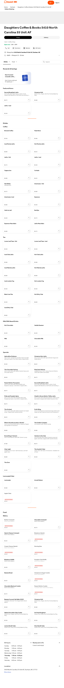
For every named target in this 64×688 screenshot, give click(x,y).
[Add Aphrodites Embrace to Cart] (29, 363)
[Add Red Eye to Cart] (59, 217)
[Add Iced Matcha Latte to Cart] (29, 275)
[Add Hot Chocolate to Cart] (29, 332)
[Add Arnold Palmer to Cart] (59, 487)
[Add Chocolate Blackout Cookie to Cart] (29, 593)
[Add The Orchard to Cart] (29, 416)
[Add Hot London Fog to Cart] (59, 288)
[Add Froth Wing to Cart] (59, 416)
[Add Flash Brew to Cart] (59, 138)
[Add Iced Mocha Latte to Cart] (29, 151)
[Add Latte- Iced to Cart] (29, 112)
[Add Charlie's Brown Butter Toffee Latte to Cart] (59, 403)
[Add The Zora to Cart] (29, 469)
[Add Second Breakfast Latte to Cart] (29, 99)
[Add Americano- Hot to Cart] (59, 191)
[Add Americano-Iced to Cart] (29, 204)
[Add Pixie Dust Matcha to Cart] (59, 376)
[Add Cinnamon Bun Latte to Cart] (59, 363)
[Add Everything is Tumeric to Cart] (29, 443)
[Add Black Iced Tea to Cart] (29, 301)
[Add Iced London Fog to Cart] (29, 288)
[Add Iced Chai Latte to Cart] (29, 261)
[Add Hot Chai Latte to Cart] (59, 261)
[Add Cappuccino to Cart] (29, 177)
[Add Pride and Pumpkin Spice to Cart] (29, 403)
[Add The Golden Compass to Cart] (59, 429)
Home (6, 7)
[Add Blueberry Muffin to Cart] (29, 566)
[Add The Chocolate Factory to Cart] (29, 376)
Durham (12, 7)
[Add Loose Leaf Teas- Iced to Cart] (59, 248)
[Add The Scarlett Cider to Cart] (59, 456)
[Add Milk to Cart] (29, 345)
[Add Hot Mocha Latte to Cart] (59, 151)
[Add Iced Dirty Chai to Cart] (29, 314)
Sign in (57, 2)
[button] (7, 62)
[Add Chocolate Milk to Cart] (59, 345)
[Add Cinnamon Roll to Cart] (59, 99)
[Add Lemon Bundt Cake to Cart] (29, 633)
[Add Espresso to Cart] (59, 204)
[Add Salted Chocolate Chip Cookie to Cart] (29, 619)
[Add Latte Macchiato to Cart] (59, 230)
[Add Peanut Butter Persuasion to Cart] (29, 390)
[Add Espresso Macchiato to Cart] (29, 230)
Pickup (18, 37)
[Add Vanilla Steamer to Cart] (59, 332)
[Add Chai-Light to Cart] (29, 456)
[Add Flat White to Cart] (29, 191)
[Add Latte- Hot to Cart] (29, 164)
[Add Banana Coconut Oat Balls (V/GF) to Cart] (29, 606)
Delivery (46, 37)
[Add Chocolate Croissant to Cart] (59, 527)
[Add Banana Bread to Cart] (29, 580)
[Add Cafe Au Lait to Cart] (29, 217)
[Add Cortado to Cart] (59, 177)
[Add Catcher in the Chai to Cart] (59, 443)
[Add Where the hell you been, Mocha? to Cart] (29, 429)
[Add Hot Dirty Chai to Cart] (59, 301)
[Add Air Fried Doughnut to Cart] (59, 619)
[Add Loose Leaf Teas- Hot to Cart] (29, 248)
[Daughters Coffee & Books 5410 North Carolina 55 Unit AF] (10, 2)
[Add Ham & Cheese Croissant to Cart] (29, 540)
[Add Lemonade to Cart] (29, 487)
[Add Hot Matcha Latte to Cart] (59, 275)
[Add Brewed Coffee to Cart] (29, 138)
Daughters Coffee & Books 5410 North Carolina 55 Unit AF (34, 7)
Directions (7, 672)
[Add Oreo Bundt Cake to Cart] (59, 633)
